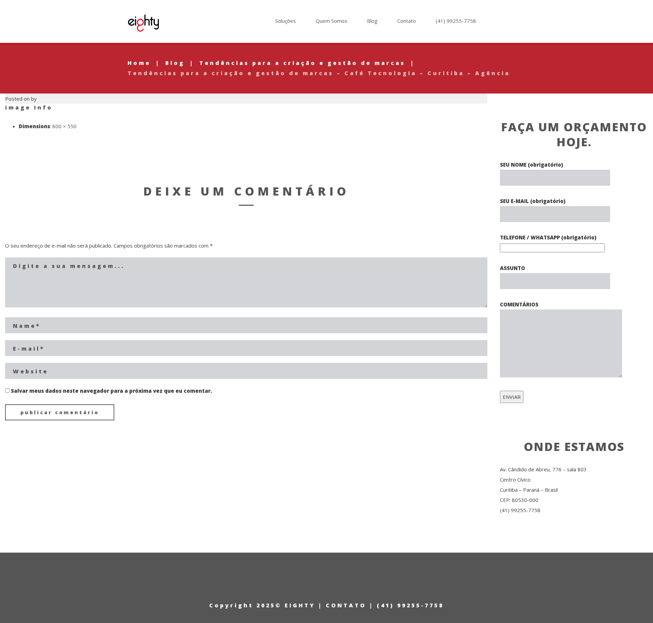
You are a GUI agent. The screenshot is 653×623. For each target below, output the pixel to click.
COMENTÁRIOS (519, 304)
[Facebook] (522, 22)
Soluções (285, 20)
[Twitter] (514, 22)
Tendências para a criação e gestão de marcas (302, 63)
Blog (372, 20)
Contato (406, 20)
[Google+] (506, 22)
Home (139, 63)
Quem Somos (331, 20)
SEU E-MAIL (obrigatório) (532, 201)
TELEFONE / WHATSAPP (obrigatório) (548, 237)
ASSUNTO (512, 268)
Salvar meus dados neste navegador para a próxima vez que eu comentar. (111, 390)
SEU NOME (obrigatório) (531, 164)
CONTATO (346, 605)
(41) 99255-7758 (456, 20)
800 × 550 (64, 126)
